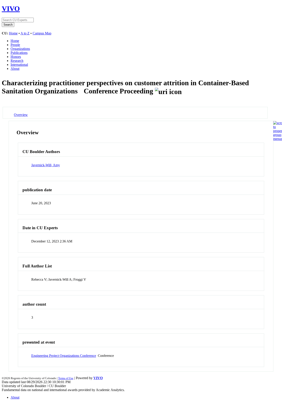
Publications (19, 53)
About (15, 68)
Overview (21, 115)
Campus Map (42, 33)
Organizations (20, 49)
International (19, 64)
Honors (16, 57)
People (15, 45)
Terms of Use (65, 378)
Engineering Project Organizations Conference (63, 356)
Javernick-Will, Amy (45, 165)
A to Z (25, 33)
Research (17, 60)
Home (13, 33)
